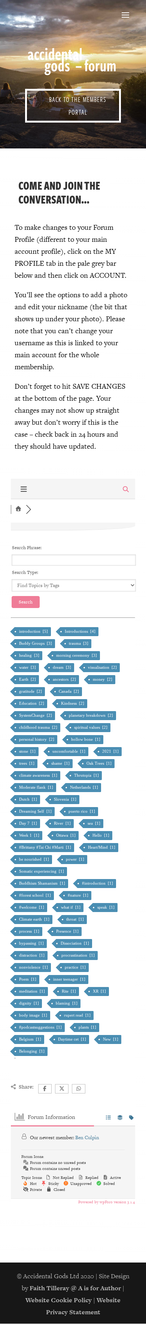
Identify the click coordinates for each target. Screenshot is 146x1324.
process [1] (29, 931)
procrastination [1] (78, 955)
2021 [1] (111, 751)
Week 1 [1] (29, 835)
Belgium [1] (30, 1039)
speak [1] (106, 907)
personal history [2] (37, 739)
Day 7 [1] (28, 823)
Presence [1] (68, 931)
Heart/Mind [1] (102, 847)
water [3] (28, 667)
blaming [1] (67, 1003)
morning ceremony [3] (77, 655)
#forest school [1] (35, 895)
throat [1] (75, 919)
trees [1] (27, 763)
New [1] (111, 1039)
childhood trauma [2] (38, 727)
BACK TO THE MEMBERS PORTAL (77, 105)
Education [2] (32, 703)
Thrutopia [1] (87, 775)
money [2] (103, 679)
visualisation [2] (103, 667)
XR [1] (100, 991)
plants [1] (88, 1027)
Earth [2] (28, 679)
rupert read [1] (78, 1015)
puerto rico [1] (82, 811)
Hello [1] (101, 835)
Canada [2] (69, 691)
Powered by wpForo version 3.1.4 (106, 1202)
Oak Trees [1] (99, 763)
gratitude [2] (31, 691)
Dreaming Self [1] (36, 811)
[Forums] (18, 509)
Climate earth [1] (35, 919)
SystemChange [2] (36, 715)
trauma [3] (79, 643)
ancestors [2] (65, 679)
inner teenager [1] (69, 979)
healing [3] (29, 655)
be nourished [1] (34, 859)
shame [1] (61, 763)
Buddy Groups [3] (36, 643)
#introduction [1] (98, 883)
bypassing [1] (32, 943)
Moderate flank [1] (36, 787)
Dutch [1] (28, 799)
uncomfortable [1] (69, 751)
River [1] (63, 823)
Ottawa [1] (66, 835)
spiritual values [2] (91, 727)
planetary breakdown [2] (91, 715)
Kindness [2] (73, 703)
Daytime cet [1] (72, 1039)
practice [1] (76, 967)
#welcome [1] (32, 907)
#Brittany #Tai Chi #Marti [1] (45, 847)
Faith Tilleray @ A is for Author (75, 1288)
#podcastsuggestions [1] (41, 1027)
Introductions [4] (81, 631)
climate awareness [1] (38, 775)
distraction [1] (32, 955)
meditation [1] (32, 991)
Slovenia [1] (65, 799)
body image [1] (33, 1015)
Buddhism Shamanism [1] (42, 883)
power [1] (75, 859)
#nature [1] (78, 895)
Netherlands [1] (84, 787)
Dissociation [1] (75, 943)
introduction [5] (34, 631)
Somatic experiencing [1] (42, 871)
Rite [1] (69, 991)
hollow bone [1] (86, 739)
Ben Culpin (87, 1137)
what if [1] (71, 907)
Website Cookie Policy (58, 1300)
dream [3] (62, 667)
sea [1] (94, 823)
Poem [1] (28, 979)
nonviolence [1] (34, 967)
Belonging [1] (32, 1051)
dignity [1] (29, 1003)
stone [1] (28, 751)
